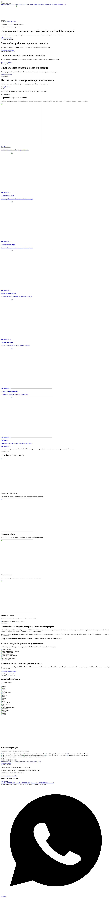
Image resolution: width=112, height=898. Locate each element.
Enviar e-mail (50, 782)
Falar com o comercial (6, 62)
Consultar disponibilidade (7, 50)
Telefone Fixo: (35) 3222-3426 (39, 782)
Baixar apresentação (46, 4)
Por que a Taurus (13, 4)
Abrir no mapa (4, 781)
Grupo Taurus (29, 4)
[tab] (1, 760)
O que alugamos (5, 4)
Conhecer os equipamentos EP (8, 671)
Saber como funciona (6, 74)
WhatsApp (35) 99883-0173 (59, 4)
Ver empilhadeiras (5, 86)
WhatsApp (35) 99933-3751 (23, 782)
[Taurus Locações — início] (36, 21)
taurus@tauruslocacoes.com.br (8, 775)
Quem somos (22, 4)
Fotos (39, 4)
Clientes (35, 4)
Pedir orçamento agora (6, 37)
